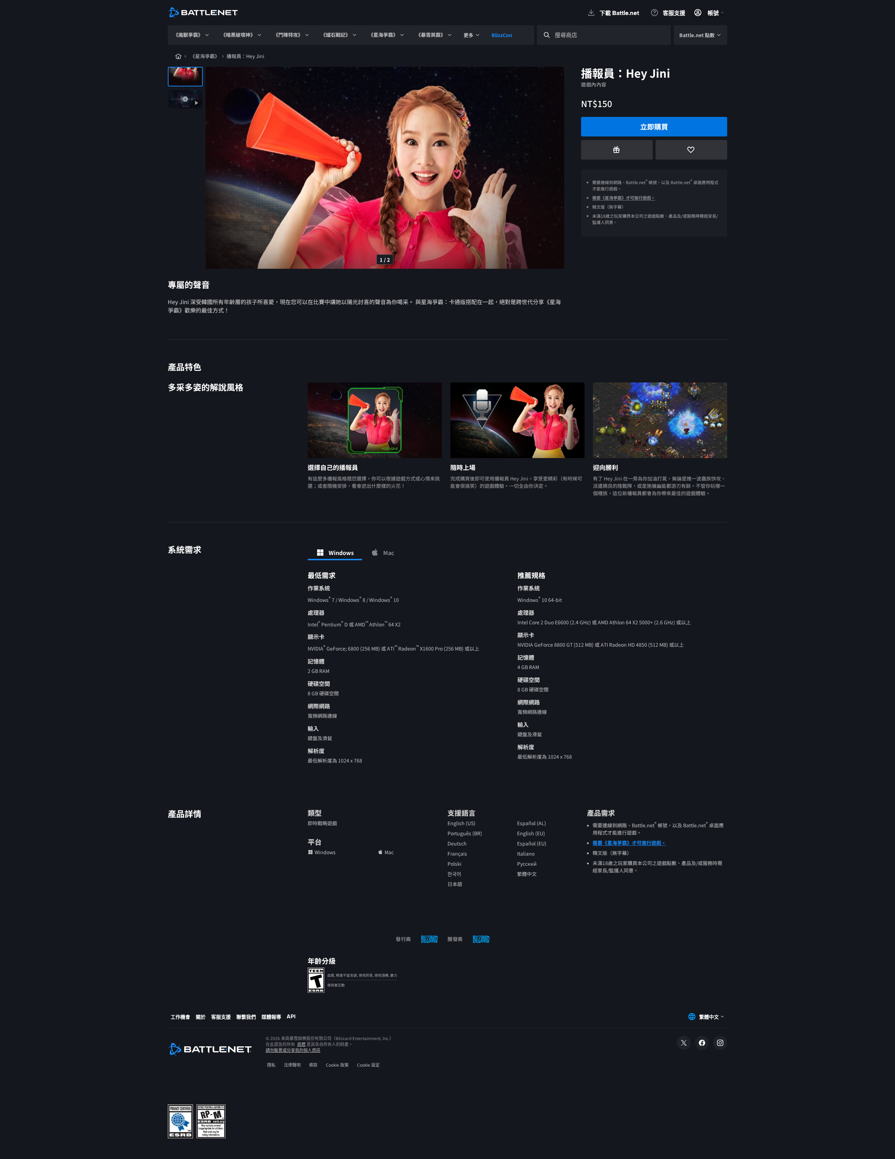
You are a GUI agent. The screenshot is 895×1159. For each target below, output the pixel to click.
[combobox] (610, 35)
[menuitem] (191, 35)
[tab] (335, 552)
